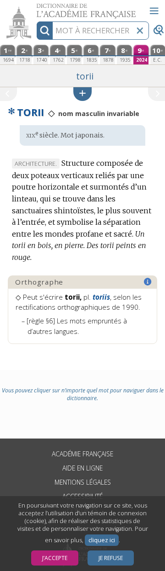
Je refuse (111, 558)
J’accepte (54, 558)
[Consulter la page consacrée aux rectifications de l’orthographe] (148, 281)
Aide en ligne (82, 468)
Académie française (82, 453)
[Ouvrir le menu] (154, 11)
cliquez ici (101, 540)
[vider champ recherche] (140, 30)
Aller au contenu (35, 8)
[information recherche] (45, 30)
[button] (82, 93)
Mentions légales (83, 482)
